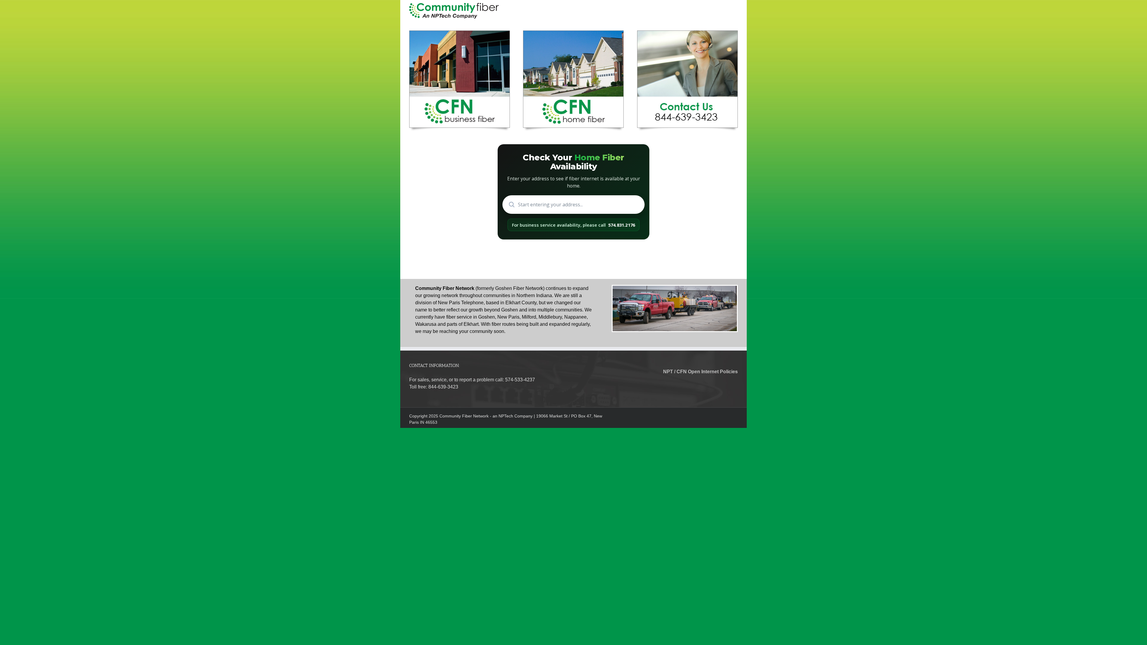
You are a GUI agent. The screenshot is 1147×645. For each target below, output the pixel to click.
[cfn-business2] (460, 33)
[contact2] (687, 33)
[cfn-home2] (573, 33)
